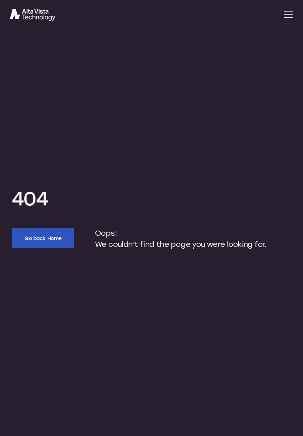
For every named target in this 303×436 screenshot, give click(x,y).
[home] (141, 15)
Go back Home (43, 238)
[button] (286, 15)
